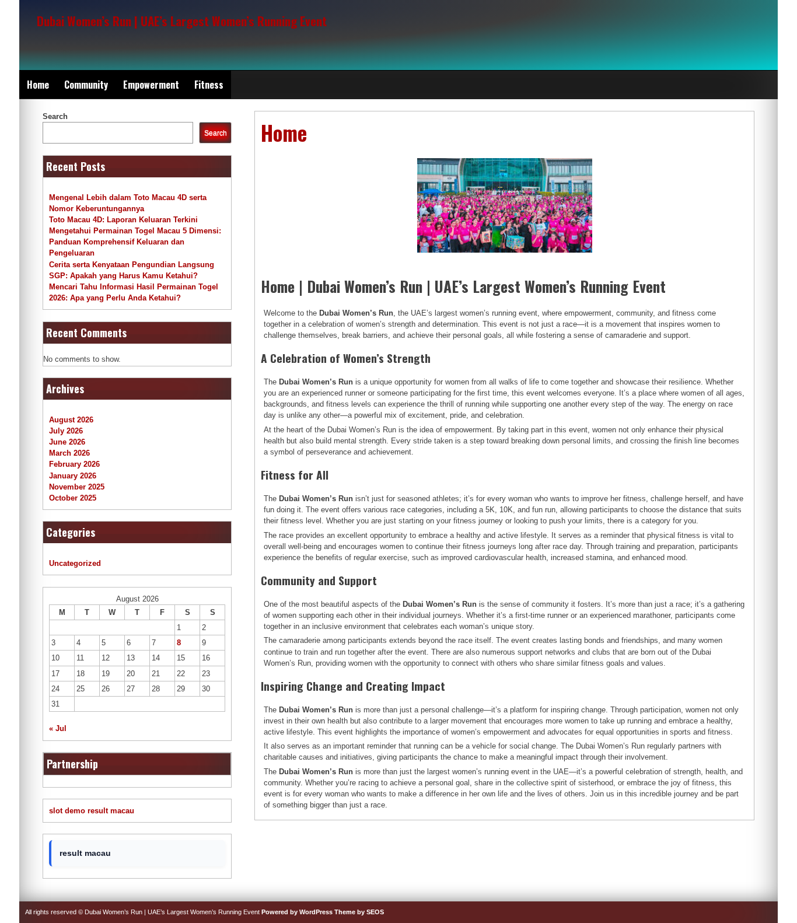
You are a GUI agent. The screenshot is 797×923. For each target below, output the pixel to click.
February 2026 (74, 464)
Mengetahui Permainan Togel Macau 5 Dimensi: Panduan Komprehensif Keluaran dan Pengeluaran (135, 241)
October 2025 (72, 498)
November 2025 (76, 487)
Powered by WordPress (297, 911)
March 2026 (69, 453)
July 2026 (66, 430)
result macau (111, 810)
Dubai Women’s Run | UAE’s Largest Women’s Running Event (182, 21)
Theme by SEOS (359, 911)
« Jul (58, 728)
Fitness (208, 85)
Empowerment (151, 85)
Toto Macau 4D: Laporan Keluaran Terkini (123, 219)
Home (38, 85)
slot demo (67, 810)
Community (86, 85)
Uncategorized (75, 563)
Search (55, 116)
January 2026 (72, 475)
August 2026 (71, 419)
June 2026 (67, 442)
